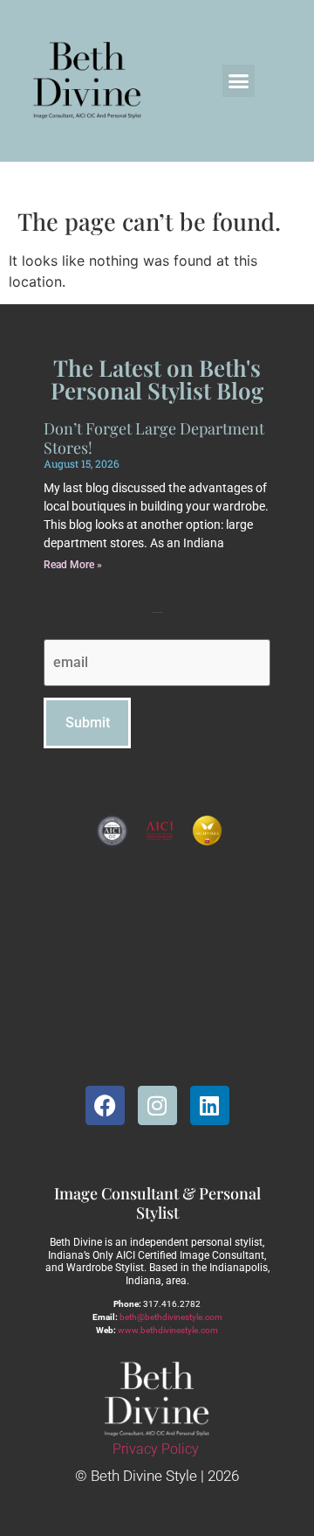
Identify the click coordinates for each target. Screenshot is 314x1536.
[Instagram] (157, 1105)
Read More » (73, 565)
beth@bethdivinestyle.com (170, 1317)
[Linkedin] (209, 1105)
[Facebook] (105, 1105)
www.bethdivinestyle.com (168, 1330)
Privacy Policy (156, 1449)
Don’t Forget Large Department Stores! (154, 438)
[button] (239, 81)
